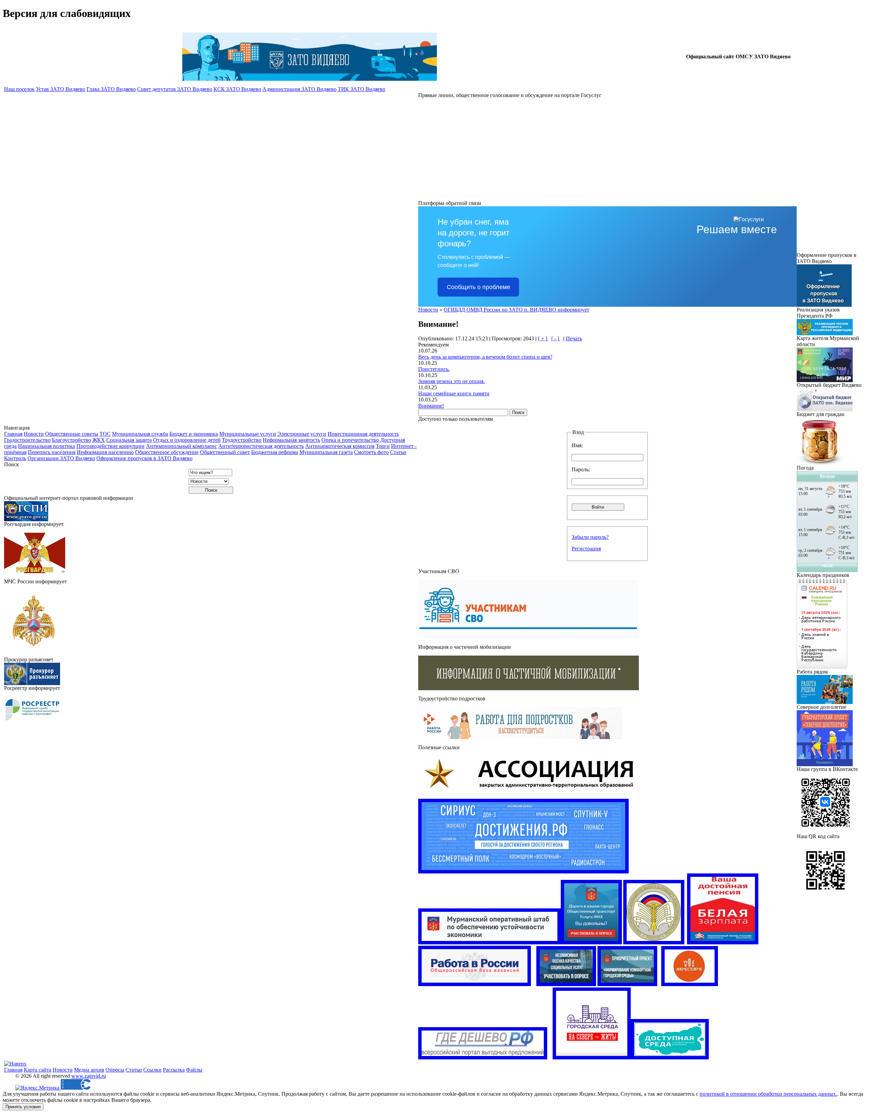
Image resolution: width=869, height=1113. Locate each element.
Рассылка (174, 1070)
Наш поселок (19, 89)
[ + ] (543, 338)
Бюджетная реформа (274, 452)
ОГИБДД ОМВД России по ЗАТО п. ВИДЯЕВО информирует (516, 310)
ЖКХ (98, 440)
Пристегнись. (434, 369)
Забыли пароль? (590, 537)
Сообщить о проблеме (478, 287)
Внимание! (431, 406)
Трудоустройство (241, 440)
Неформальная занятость (291, 440)
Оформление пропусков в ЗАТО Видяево (144, 458)
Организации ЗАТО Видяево (61, 458)
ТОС (105, 434)
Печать (574, 338)
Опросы (115, 1070)
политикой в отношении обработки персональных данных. (768, 1094)
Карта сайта (37, 1070)
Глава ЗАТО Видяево (111, 89)
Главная (13, 434)
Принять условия (23, 1106)
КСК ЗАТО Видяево (237, 89)
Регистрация (586, 548)
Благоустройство (71, 440)
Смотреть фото (371, 452)
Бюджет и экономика (193, 434)
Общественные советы (71, 434)
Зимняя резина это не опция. (451, 381)
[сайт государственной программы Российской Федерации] (670, 1057)
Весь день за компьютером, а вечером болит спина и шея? (485, 357)
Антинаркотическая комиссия (339, 446)
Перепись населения (51, 452)
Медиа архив (89, 1070)
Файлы (194, 1070)
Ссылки (152, 1070)
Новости (34, 434)
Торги (383, 446)
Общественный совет (225, 452)
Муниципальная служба (140, 434)
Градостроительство (27, 440)
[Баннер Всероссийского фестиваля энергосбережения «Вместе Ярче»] (689, 984)
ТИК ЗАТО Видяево (361, 89)
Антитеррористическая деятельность (261, 446)
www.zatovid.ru (88, 1076)
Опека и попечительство (350, 440)
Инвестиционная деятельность (363, 434)
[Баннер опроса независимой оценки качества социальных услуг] (566, 984)
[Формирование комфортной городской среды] (627, 984)
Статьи (398, 452)
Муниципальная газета (326, 452)
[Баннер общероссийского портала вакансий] (474, 984)
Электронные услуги (301, 434)
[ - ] (555, 338)
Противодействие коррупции (110, 446)
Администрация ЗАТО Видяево (299, 89)
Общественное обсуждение (167, 452)
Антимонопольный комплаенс (181, 446)
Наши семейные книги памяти (453, 393)
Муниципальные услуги (247, 434)
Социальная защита (129, 440)
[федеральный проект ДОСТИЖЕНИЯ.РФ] (523, 871)
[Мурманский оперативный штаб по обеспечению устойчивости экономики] (489, 942)
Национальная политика (46, 446)
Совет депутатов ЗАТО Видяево (174, 89)
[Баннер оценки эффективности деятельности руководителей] (591, 942)
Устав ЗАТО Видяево (60, 89)
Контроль (15, 458)
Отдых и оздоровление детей (187, 440)
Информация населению (105, 452)
